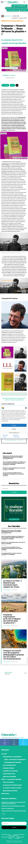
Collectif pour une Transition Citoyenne (13, 811)
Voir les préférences (14, 432)
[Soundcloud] (12, 439)
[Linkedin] (8, 439)
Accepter (14, 425)
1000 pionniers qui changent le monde (13, 806)
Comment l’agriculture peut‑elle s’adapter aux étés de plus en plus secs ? (12, 619)
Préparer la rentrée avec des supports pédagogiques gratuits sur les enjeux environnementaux (13, 457)
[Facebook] (5, 439)
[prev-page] (2, 814)
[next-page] (4, 814)
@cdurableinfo (8, 672)
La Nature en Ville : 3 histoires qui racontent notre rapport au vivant (12, 584)
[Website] (20, 439)
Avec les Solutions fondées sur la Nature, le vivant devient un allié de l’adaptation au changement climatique (14, 463)
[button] (26, 408)
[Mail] (10, 439)
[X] (17, 439)
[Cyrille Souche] (2, 16)
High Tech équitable (7, 808)
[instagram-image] (7, 683)
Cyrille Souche (8, 16)
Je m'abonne (14, 492)
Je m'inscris (14, 827)
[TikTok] (15, 439)
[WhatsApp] (22, 439)
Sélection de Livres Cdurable (10, 68)
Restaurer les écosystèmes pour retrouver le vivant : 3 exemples (14, 468)
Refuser (14, 429)
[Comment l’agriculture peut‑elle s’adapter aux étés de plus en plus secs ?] (14, 602)
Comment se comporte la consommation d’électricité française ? (13, 802)
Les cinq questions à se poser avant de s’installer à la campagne (11, 553)
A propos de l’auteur (9, 77)
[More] (17, 85)
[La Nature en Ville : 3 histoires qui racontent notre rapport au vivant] (14, 569)
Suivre (25, 673)
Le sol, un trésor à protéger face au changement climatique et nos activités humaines (13, 474)
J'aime (4, 739)
